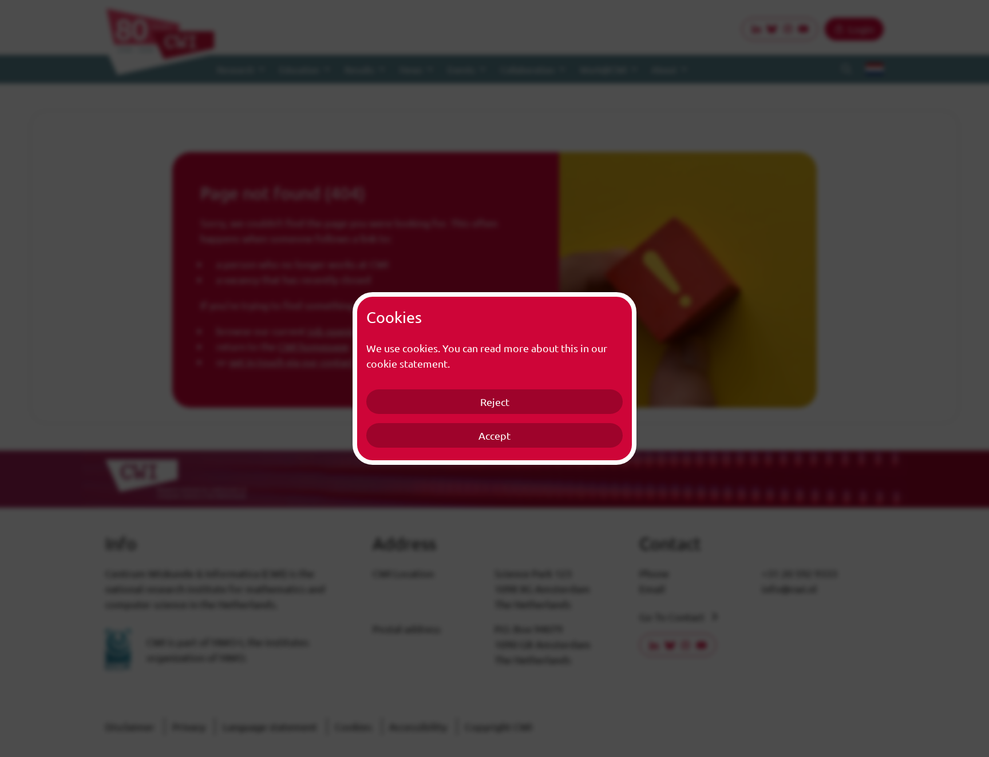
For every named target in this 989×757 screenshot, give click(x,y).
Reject (494, 402)
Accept (494, 435)
